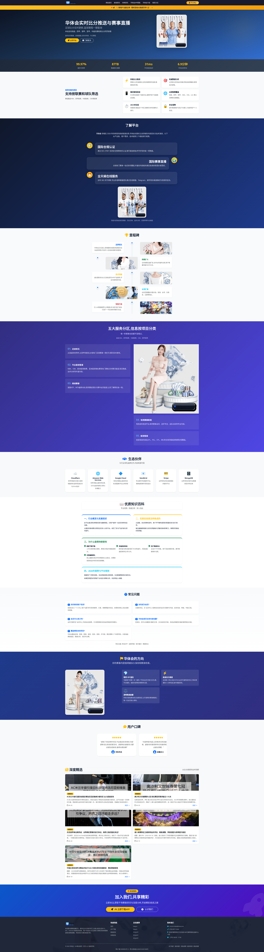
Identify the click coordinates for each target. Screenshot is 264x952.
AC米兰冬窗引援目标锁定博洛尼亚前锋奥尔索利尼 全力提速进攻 (90, 797)
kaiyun (135, 926)
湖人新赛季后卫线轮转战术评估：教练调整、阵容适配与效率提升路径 (160, 832)
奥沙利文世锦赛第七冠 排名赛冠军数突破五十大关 (152, 797)
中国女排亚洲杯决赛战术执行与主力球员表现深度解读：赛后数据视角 (92, 868)
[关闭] (152, 7)
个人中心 (193, 3)
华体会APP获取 (135, 3)
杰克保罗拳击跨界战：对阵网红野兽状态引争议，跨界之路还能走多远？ (93, 832)
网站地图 (196, 946)
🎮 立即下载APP (122, 909)
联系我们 (177, 946)
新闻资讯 (117, 3)
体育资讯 (125, 3)
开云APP (135, 932)
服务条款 (190, 946)
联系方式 (155, 3)
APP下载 (113, 929)
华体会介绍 (146, 3)
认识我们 (148, 909)
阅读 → (127, 805)
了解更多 (87, 40)
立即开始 (73, 40)
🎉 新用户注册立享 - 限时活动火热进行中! (131, 7)
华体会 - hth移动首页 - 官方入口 (79, 946)
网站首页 (109, 3)
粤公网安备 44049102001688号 (139, 949)
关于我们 (171, 946)
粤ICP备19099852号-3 (122, 949)
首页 (112, 926)
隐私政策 (183, 946)
